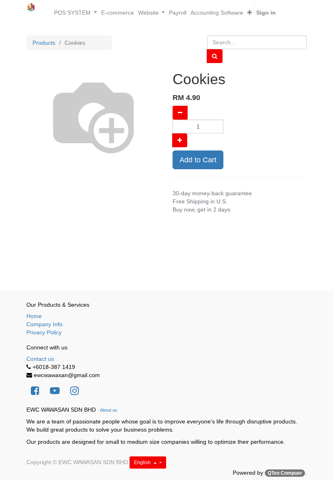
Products (43, 42)
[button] (249, 12)
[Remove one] (180, 113)
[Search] (215, 56)
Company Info (44, 324)
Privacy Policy (44, 332)
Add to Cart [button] (197, 160)
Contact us (40, 359)
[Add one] (179, 140)
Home (34, 316)
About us (108, 410)
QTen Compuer (285, 473)
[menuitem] (117, 12)
